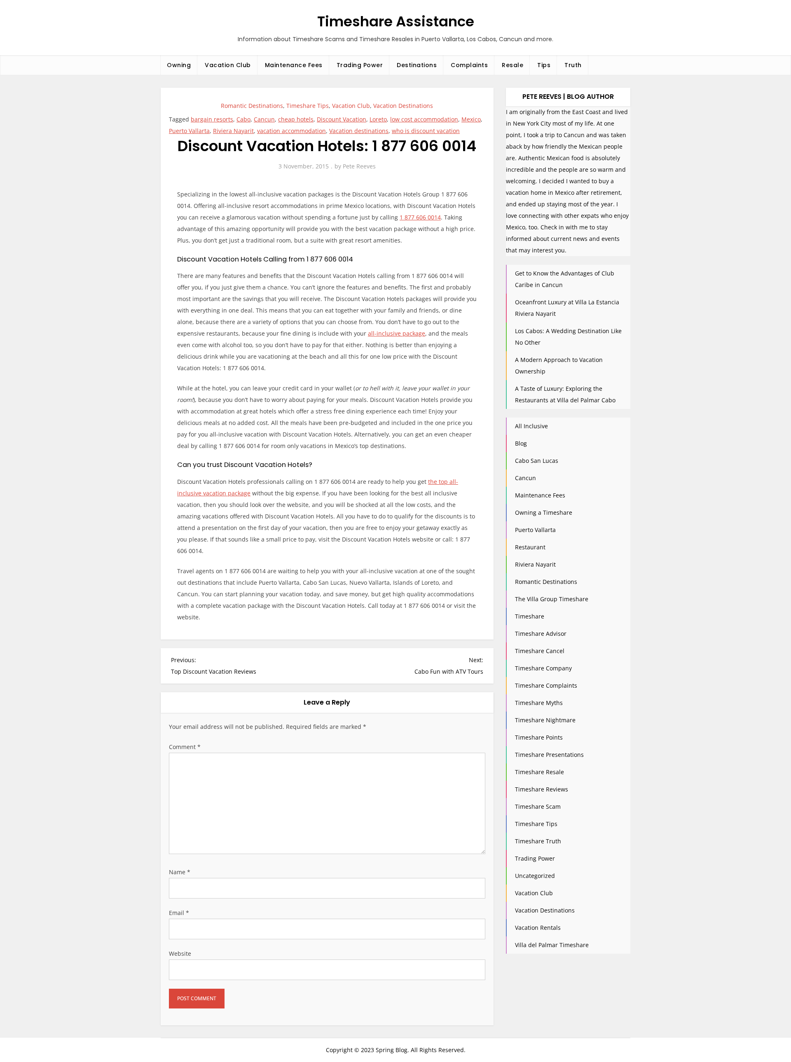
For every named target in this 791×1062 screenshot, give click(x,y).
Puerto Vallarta (189, 131)
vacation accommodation (291, 131)
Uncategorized (535, 876)
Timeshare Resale (539, 772)
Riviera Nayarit (233, 131)
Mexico (471, 119)
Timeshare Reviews (541, 789)
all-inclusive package (396, 333)
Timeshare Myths (539, 703)
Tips (543, 65)
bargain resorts (212, 119)
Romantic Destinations (252, 106)
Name (179, 872)
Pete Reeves (359, 166)
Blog (521, 443)
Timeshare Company (543, 668)
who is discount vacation (426, 131)
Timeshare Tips (307, 106)
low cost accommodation (424, 119)
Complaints (469, 65)
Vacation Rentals (538, 927)
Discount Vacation (341, 119)
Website (180, 953)
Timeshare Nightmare (545, 720)
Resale (512, 65)
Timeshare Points (539, 737)
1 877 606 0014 (420, 217)
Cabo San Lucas (536, 460)
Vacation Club (228, 65)
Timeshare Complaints (546, 685)
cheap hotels (296, 119)
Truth (573, 65)
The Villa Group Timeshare (551, 599)
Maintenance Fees (294, 65)
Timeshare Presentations (549, 755)
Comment (185, 747)
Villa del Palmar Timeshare (552, 945)
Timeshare (529, 616)
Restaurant (530, 547)
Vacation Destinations (403, 106)
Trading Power (360, 65)
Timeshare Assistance (395, 21)
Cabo (243, 119)
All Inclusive (531, 426)
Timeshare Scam (538, 806)
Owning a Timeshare (543, 512)
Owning (179, 65)
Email (179, 913)
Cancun (264, 119)
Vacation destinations (358, 131)
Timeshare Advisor (540, 633)
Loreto (378, 119)
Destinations (417, 65)
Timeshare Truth (538, 841)
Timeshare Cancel (539, 651)
